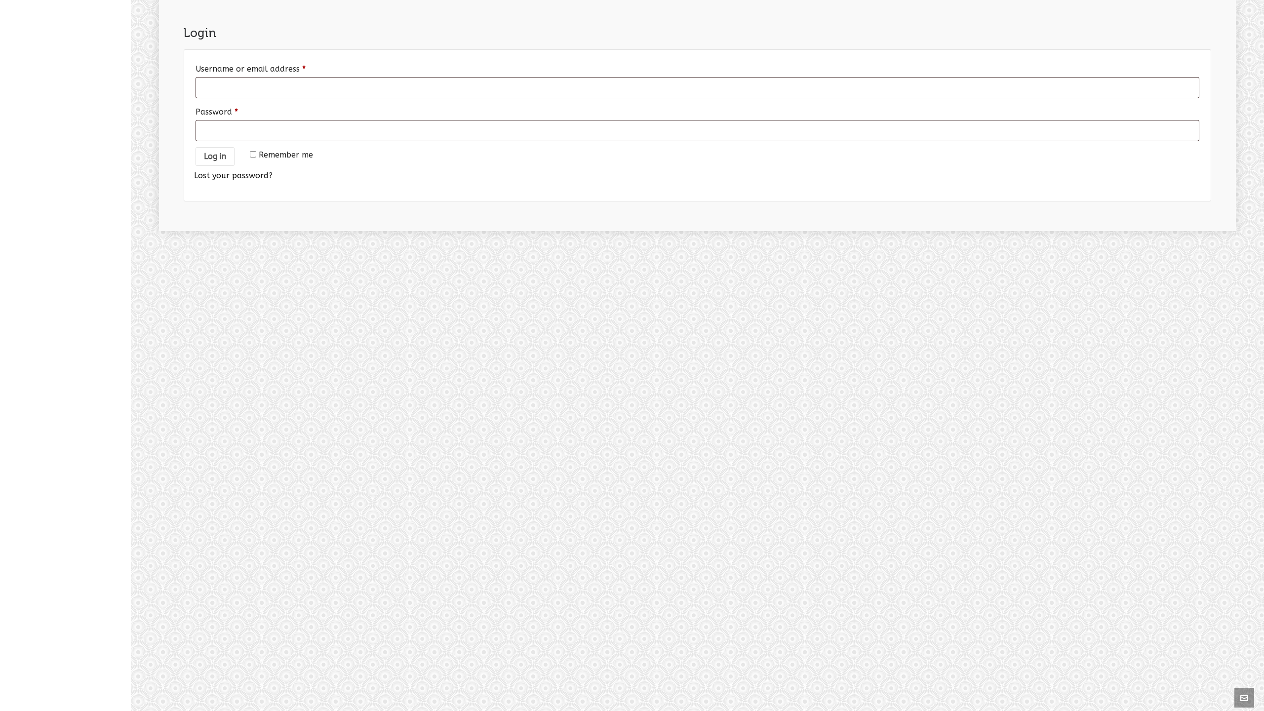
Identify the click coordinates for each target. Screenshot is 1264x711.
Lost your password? (233, 175)
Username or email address (251, 69)
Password (217, 112)
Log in (215, 156)
